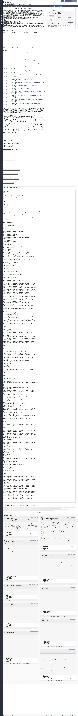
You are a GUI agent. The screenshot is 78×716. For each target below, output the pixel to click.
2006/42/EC (15, 6)
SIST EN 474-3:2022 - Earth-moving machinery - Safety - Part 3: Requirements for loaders (26, 47)
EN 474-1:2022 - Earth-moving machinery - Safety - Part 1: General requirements (24, 85)
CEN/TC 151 (23, 6)
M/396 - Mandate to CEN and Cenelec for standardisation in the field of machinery (24, 45)
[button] (53, 6)
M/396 (19, 6)
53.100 (11, 6)
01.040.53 (18, 628)
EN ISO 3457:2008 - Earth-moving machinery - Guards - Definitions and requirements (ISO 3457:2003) (28, 82)
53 (57, 26)
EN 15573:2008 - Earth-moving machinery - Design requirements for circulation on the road (26, 103)
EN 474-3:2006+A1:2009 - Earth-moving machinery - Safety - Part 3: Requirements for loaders (27, 52)
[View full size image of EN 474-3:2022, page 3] (51, 16)
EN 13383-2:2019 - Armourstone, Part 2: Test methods (20, 88)
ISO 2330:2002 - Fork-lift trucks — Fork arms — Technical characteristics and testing (25, 63)
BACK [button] (3, 6)
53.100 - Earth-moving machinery (16, 34)
